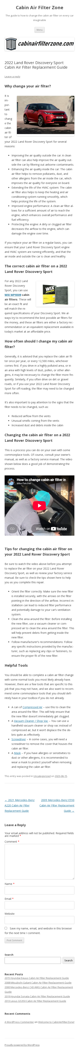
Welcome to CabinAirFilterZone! (56, 1022)
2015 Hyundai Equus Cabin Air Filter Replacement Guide (37, 978)
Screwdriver (19, 739)
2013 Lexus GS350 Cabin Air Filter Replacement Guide (35, 1001)
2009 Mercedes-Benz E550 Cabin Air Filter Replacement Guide (57, 805)
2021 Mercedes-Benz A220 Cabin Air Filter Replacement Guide (20, 805)
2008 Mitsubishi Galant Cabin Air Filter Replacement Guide (38, 982)
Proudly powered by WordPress (22, 1045)
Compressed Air (32, 707)
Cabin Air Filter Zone (39, 8)
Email (9, 899)
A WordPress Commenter (19, 1022)
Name (10, 884)
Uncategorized (42, 776)
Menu (40, 29)
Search (9, 954)
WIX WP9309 (13, 295)
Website (10, 913)
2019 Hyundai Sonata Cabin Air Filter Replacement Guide (37, 996)
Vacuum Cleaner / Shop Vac (31, 721)
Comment (12, 841)
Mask (17, 753)
